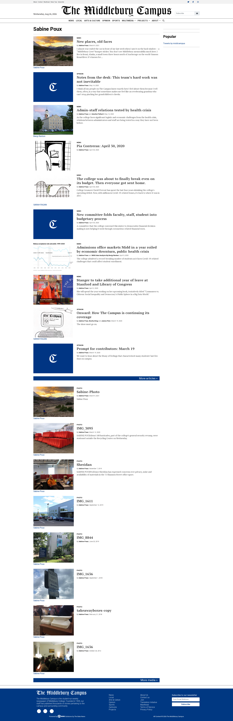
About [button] (155, 20)
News (71, 20)
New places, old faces (94, 41)
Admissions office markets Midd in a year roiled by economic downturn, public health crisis (117, 249)
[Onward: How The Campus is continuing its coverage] (53, 322)
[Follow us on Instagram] (51, 711)
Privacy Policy (146, 709)
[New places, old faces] (53, 51)
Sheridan (84, 464)
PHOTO (79, 388)
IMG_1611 (85, 501)
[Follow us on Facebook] (45, 711)
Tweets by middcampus (174, 43)
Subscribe (61, 2)
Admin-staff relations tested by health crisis (114, 110)
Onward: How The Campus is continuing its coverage (113, 315)
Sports (116, 20)
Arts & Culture (92, 20)
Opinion (106, 20)
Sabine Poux (38, 67)
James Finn (105, 321)
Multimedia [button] (128, 20)
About (35, 2)
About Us (144, 695)
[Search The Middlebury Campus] (163, 21)
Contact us (145, 697)
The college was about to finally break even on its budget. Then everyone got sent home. (116, 180)
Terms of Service (147, 707)
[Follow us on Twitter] (39, 711)
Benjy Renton (39, 136)
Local (79, 20)
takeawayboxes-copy (94, 610)
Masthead (47, 2)
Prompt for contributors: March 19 (105, 348)
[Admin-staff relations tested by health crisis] (53, 120)
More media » (149, 680)
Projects (112, 709)
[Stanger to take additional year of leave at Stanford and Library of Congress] (53, 290)
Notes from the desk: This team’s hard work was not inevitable (117, 79)
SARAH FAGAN (40, 204)
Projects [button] (143, 20)
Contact (40, 2)
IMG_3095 (85, 428)
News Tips (54, 2)
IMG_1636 (85, 574)
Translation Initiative (148, 702)
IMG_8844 (85, 537)
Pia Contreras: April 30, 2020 (101, 146)
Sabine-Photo (88, 392)
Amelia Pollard (97, 114)
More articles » (148, 378)
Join (142, 700)
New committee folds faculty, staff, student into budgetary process (117, 216)
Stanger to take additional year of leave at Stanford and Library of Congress (112, 282)
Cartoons (113, 707)
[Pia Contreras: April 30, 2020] (53, 156)
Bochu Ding (93, 321)
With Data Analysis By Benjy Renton (105, 255)
